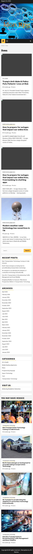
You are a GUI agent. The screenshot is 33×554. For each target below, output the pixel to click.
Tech (3, 376)
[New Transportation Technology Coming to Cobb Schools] (16, 412)
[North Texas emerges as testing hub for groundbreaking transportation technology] (16, 447)
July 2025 (4, 314)
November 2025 (6, 303)
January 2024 (6, 352)
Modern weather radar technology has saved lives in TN (16, 228)
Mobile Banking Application (9, 124)
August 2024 (5, 344)
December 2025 (6, 300)
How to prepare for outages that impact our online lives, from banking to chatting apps (16, 178)
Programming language (8, 370)
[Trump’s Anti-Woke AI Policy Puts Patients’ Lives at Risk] (16, 65)
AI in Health (5, 78)
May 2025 (4, 319)
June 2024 (5, 349)
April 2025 (5, 322)
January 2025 (6, 330)
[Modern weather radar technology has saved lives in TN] (16, 209)
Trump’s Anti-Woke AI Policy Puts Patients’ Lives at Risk (15, 82)
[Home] (3, 41)
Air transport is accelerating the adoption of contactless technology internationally (15, 501)
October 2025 (6, 305)
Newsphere (24, 550)
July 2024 (4, 347)
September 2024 (6, 341)
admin (14, 87)
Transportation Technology (9, 379)
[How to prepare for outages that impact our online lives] (16, 110)
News (3, 368)
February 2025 (6, 327)
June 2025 (5, 316)
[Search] (30, 41)
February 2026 (6, 294)
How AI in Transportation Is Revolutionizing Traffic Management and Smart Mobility (15, 538)
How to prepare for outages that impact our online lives (16, 128)
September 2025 (6, 308)
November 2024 (6, 336)
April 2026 (5, 292)
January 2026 (6, 297)
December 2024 (6, 333)
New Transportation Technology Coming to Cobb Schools (14, 428)
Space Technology (7, 373)
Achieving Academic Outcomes (11, 389)
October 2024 (6, 338)
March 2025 (5, 325)
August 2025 (5, 311)
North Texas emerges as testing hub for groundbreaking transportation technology (16, 464)
